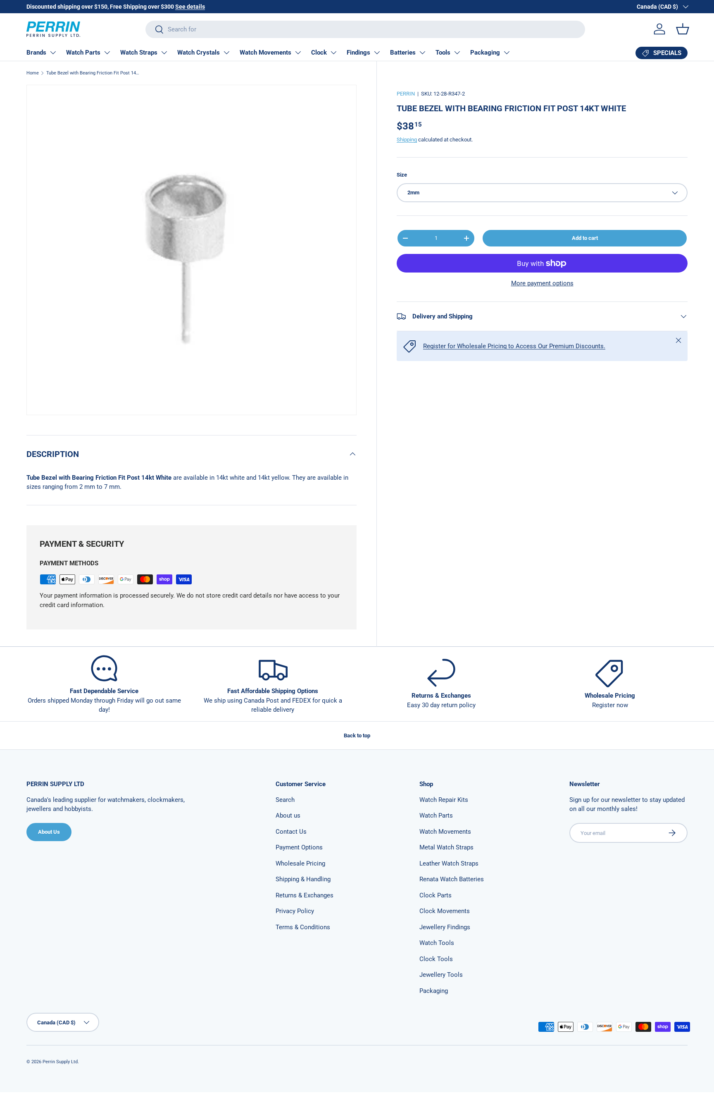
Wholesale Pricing (300, 863)
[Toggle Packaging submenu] (507, 52)
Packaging (485, 52)
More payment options (542, 283)
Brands (36, 52)
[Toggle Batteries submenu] (422, 52)
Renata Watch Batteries (451, 879)
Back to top (357, 735)
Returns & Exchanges (304, 895)
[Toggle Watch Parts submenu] (107, 52)
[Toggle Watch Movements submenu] (298, 52)
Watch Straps (138, 52)
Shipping (407, 139)
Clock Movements (444, 911)
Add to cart (585, 238)
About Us (49, 832)
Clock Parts (435, 895)
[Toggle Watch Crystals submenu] (226, 52)
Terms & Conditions (303, 927)
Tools (443, 52)
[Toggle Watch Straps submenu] (164, 52)
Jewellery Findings (444, 927)
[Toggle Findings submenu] (377, 52)
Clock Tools (436, 959)
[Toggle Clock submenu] (333, 52)
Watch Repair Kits (443, 800)
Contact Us (291, 831)
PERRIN (406, 94)
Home (32, 73)
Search (285, 800)
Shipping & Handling (303, 879)
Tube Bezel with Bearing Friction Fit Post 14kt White (92, 73)
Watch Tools (436, 943)
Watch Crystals (198, 52)
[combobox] (365, 29)
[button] (683, 29)
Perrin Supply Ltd (60, 1061)
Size (402, 175)
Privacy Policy (295, 911)
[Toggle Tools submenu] (457, 52)
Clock (319, 52)
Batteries (403, 52)
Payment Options (299, 847)
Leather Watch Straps (448, 863)
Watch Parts (83, 52)
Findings (358, 52)
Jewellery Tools (441, 974)
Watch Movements (265, 52)
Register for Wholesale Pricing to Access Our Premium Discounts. (514, 346)
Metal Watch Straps (446, 847)
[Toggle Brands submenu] (53, 52)
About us (288, 815)
